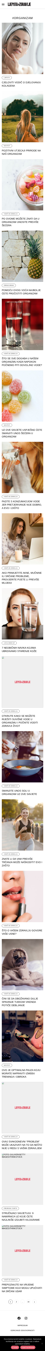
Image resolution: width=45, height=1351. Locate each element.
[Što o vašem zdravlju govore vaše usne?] (22, 896)
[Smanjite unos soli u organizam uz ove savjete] (22, 756)
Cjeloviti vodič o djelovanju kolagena (21, 84)
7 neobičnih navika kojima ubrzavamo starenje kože (19, 649)
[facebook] (19, 1318)
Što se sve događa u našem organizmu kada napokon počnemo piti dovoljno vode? (22, 361)
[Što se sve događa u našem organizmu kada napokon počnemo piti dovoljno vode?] (22, 324)
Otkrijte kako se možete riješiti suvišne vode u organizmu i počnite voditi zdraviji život (20, 721)
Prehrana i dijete (10, 1208)
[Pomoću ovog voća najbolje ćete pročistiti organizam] (22, 256)
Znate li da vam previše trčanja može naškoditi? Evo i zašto (22, 862)
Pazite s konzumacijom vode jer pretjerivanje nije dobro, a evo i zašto (22, 504)
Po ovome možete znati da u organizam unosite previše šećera (20, 222)
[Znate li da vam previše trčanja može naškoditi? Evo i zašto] (22, 825)
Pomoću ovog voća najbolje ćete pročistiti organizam (21, 292)
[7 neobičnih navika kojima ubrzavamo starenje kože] (22, 613)
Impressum (23, 1325)
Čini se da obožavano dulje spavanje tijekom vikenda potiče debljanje (20, 1002)
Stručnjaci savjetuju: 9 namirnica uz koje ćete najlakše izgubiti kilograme (21, 1216)
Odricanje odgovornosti (23, 1330)
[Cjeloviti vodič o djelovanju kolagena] (22, 48)
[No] (42, 1343)
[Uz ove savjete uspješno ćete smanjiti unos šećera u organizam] (22, 396)
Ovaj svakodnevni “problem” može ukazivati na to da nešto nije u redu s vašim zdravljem (22, 1145)
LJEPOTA (7, 77)
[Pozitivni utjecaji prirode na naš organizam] (22, 116)
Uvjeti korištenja (27, 1347)
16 (28, 1302)
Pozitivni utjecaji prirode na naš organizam (21, 152)
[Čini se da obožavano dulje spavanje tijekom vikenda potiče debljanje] (22, 964)
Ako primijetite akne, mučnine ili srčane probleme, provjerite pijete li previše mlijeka (22, 578)
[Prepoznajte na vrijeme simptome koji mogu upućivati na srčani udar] (22, 1250)
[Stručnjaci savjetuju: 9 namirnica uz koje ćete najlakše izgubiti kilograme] (22, 1179)
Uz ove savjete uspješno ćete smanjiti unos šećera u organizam (22, 433)
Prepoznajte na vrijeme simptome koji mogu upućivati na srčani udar (22, 1288)
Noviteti (7, 145)
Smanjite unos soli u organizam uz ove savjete (19, 792)
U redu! (15, 1347)
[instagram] (26, 1318)
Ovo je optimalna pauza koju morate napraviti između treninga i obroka (21, 1073)
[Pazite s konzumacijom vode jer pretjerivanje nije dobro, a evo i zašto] (22, 467)
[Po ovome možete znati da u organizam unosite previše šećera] (22, 184)
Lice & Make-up (9, 643)
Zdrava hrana (9, 285)
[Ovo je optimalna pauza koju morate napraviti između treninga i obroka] (22, 1036)
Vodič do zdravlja (11, 214)
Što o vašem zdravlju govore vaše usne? (22, 932)
